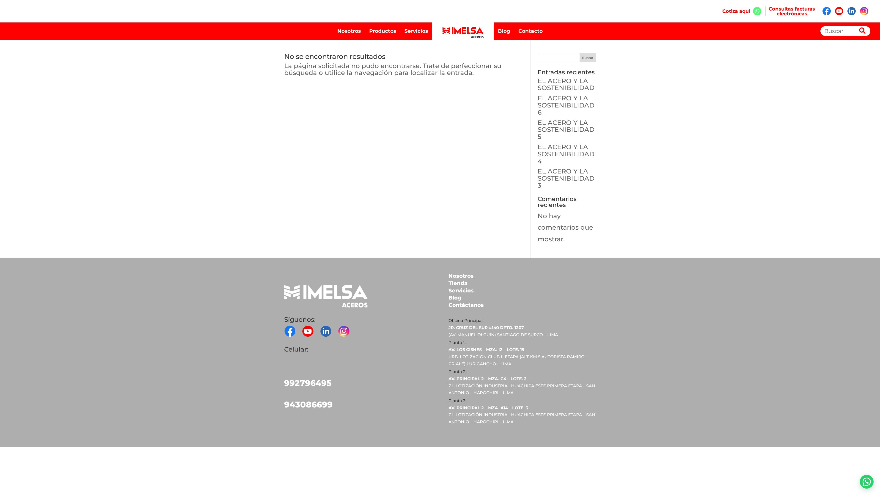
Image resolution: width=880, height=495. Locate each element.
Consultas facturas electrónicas (792, 11)
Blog (504, 31)
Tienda (458, 283)
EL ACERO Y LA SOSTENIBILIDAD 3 (566, 178)
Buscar (587, 58)
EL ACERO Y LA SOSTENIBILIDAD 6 (566, 105)
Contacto (530, 31)
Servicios (416, 31)
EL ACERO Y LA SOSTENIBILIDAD (566, 84)
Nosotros (349, 31)
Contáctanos (466, 305)
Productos (382, 31)
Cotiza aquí (737, 11)
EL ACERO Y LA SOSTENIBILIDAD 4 (566, 154)
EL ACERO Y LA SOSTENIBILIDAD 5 (566, 130)
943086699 (308, 404)
